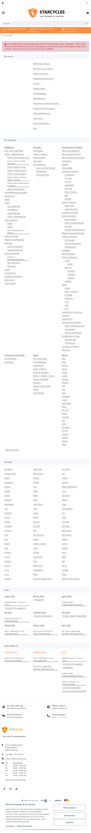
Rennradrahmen (42, 175)
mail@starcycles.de (18, 759)
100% (35, 574)
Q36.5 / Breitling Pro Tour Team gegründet (15, 632)
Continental (37, 557)
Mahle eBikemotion (69, 487)
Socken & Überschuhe (42, 386)
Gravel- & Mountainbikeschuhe (15, 258)
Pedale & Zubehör (69, 216)
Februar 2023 (10, 625)
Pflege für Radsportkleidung (73, 233)
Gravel (67, 261)
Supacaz (65, 434)
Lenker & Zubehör (69, 202)
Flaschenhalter (70, 339)
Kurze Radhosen (13, 206)
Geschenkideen (11, 359)
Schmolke (68, 295)
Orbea (64, 413)
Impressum (10, 826)
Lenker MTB (69, 206)
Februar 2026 (38, 596)
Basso (64, 565)
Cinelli (7, 557)
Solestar (65, 482)
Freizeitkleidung (39, 362)
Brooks (67, 288)
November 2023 (39, 612)
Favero (35, 539)
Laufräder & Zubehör (70, 171)
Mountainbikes (39, 158)
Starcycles (66, 495)
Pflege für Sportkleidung (14, 240)
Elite (6, 539)
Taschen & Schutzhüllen (71, 322)
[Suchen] (86, 23)
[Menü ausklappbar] (3, 12)
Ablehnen (70, 822)
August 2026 (9, 596)
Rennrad (68, 226)
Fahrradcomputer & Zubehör (73, 158)
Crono (35, 548)
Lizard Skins (38, 504)
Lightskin (8, 500)
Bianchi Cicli (38, 565)
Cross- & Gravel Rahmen (45, 168)
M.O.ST (7, 517)
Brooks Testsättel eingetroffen (74, 616)
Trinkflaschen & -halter (71, 336)
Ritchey (7, 522)
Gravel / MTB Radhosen (16, 216)
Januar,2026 (66, 596)
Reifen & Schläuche (69, 257)
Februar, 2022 (38, 625)
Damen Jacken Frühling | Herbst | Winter (17, 178)
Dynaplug (8, 469)
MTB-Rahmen (41, 171)
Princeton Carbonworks (42, 579)
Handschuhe (10, 196)
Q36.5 (64, 424)
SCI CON (36, 526)
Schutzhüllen (70, 329)
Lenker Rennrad (71, 209)
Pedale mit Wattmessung (74, 230)
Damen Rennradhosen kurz (18, 158)
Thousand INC (10, 473)
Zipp (66, 195)
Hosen (7, 203)
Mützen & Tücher (11, 236)
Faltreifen (71, 271)
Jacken (9, 223)
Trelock (65, 478)
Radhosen (37, 383)
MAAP (35, 517)
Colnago (65, 379)
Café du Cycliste (39, 544)
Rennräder (37, 161)
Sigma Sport (66, 530)
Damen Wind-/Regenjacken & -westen (18, 184)
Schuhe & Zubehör (12, 253)
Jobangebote (39, 600)
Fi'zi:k (7, 570)
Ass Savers (66, 469)
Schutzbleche (67, 319)
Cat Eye (36, 552)
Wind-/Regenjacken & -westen (16, 231)
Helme (7, 199)
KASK (35, 500)
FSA (63, 473)
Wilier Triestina (71, 192)
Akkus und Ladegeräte (71, 151)
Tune (67, 305)
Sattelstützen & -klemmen (72, 312)
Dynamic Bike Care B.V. (71, 579)
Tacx (35, 487)
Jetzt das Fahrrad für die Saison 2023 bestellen (42, 632)
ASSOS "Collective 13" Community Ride (13, 619)
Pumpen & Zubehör (69, 236)
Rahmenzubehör (68, 254)
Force (64, 552)
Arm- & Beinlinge (40, 359)
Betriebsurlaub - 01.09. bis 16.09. (15, 603)
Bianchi (65, 365)
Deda (64, 557)
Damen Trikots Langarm (16, 174)
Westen (10, 227)
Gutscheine (9, 362)
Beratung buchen (12, 450)
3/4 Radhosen (12, 210)
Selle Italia (69, 298)
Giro (63, 389)
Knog (64, 504)
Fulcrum (68, 182)
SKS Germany (38, 535)
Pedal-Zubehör (70, 219)
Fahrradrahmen (39, 164)
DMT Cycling (38, 473)
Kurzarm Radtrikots (15, 246)
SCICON (65, 431)
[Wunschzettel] (87, 2)
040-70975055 (62, 717)
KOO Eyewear (67, 509)
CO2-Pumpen (70, 240)
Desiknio (65, 383)
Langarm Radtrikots (15, 250)
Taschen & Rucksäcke (73, 333)
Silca (6, 535)
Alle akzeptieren (69, 808)
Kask (64, 393)
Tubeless (71, 278)
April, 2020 (66, 625)
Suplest (65, 438)
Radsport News (39, 652)
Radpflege (66, 250)
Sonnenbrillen (10, 273)
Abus (64, 359)
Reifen (70, 264)
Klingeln (65, 164)
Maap (64, 407)
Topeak (7, 491)
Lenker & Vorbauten (41, 372)
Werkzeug (66, 350)
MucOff (36, 482)
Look (35, 509)
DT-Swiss (68, 178)
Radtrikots (9, 243)
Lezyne (64, 400)
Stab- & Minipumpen (73, 243)
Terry (67, 302)
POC (63, 420)
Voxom (7, 478)
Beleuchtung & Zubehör (71, 154)
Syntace (36, 478)
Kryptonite (66, 396)
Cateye (64, 376)
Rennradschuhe (13, 263)
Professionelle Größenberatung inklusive (72, 603)
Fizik (66, 309)
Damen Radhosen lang (16, 167)
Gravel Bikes (38, 151)
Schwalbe (8, 526)
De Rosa (8, 552)
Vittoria (65, 539)
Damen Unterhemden (16, 189)
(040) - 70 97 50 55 (16, 754)
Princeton (68, 188)
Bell (63, 561)
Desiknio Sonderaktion (43, 616)
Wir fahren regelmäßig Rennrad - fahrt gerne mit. (72, 632)
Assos (64, 362)
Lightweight (69, 185)
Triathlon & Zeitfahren (13, 276)
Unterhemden (10, 283)
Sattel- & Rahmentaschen (75, 326)
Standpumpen (70, 247)
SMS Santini (66, 535)
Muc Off (65, 410)
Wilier (64, 444)
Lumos (35, 513)
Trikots (36, 389)
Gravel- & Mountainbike (74, 223)
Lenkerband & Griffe (70, 212)
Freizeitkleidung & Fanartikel (16, 192)
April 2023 (66, 612)
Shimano (8, 530)
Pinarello (65, 417)
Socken (7, 270)
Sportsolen (11, 266)
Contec (64, 544)
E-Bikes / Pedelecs (40, 154)
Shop (64, 652)
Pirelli (64, 574)
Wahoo (64, 441)
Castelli (65, 372)
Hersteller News (10, 652)
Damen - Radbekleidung (14, 154)
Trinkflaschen (70, 343)
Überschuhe (9, 280)
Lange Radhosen (13, 213)
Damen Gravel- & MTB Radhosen (16, 162)
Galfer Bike (37, 469)
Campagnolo (70, 175)
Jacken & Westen (11, 220)
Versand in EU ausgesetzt (15, 608)
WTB (35, 530)
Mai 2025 (8, 612)
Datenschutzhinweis (24, 826)
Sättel (64, 285)
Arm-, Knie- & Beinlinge (14, 151)
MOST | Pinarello (71, 291)
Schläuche (72, 274)
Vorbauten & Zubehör (70, 346)
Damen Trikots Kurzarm (16, 170)
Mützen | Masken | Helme (43, 376)
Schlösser (65, 315)
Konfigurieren (69, 816)
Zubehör (68, 199)
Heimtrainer (66, 161)
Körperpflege (67, 168)
